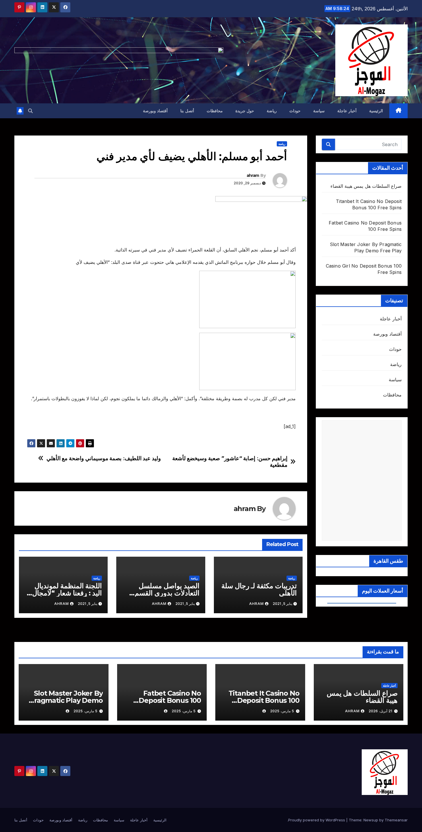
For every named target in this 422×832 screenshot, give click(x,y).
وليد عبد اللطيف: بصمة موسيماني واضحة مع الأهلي (104, 458)
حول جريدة (244, 110)
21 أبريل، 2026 (380, 711)
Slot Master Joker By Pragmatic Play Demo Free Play (65, 700)
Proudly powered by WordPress (317, 820)
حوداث (295, 110)
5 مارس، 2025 (282, 711)
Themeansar (396, 820)
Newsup (370, 820)
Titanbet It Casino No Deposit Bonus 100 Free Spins (264, 700)
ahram (253, 175)
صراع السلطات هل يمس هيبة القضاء (366, 186)
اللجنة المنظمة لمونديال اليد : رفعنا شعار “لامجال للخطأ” (67, 593)
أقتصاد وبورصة (155, 110)
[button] (30, 111)
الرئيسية (376, 110)
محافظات (215, 110)
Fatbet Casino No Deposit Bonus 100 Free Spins (170, 700)
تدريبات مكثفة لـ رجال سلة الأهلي (259, 589)
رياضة (272, 110)
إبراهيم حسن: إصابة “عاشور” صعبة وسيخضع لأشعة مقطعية (230, 461)
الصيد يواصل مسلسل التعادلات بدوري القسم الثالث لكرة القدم (167, 593)
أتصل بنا (187, 110)
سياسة (319, 110)
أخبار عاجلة (347, 110)
